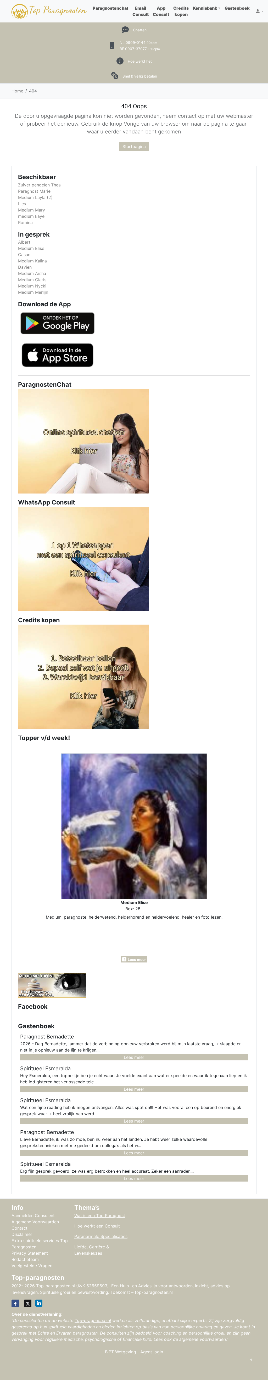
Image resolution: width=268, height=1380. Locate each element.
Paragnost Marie (34, 191)
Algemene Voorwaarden (35, 1221)
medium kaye (31, 216)
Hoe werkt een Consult (97, 1226)
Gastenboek (237, 8)
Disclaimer (22, 1234)
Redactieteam (25, 1259)
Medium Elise (31, 248)
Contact (19, 1228)
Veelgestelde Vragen (32, 1265)
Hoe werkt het (140, 61)
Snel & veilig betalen (139, 76)
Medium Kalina (32, 260)
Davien (25, 267)
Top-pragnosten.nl (93, 1320)
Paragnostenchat (110, 8)
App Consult (161, 11)
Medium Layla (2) (35, 197)
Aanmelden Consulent (33, 1215)
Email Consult (140, 11)
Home (17, 90)
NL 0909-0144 (138, 42)
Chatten (140, 30)
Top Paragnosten (57, 9)
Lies (22, 203)
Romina (25, 222)
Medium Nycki (32, 286)
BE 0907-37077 (140, 48)
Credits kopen (181, 11)
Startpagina (134, 146)
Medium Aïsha (32, 273)
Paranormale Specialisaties (100, 1236)
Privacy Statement (30, 1253)
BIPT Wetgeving (120, 1351)
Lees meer (134, 1057)
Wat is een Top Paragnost (99, 1215)
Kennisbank (205, 8)
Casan (24, 254)
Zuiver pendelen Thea (39, 184)
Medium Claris (32, 279)
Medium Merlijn (33, 292)
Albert (24, 242)
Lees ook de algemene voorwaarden (190, 1339)
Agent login (151, 1351)
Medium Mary (31, 210)
